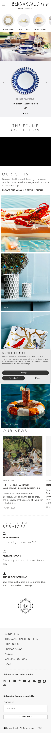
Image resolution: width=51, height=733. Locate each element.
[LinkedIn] (14, 681)
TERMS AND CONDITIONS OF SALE (22, 639)
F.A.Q (7, 664)
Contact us (12, 634)
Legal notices (13, 644)
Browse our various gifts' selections (22, 190)
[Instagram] (4, 681)
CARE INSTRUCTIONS (16, 659)
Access (9, 654)
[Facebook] (9, 681)
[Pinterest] (19, 681)
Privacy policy (13, 649)
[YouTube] (24, 681)
